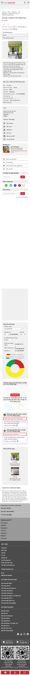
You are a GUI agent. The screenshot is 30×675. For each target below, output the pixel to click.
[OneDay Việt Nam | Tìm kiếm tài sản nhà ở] (8, 2)
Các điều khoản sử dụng (10, 337)
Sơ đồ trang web (6, 560)
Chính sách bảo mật (6, 562)
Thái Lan (3, 530)
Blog (2, 573)
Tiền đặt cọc (7, 332)
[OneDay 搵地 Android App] (22, 642)
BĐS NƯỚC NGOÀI (6, 575)
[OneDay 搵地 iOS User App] (8, 642)
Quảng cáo (4, 557)
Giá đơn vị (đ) (8, 326)
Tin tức (3, 555)
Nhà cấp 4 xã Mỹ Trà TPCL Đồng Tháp (15, 464)
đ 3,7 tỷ (15, 476)
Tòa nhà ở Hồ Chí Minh (7, 511)
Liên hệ (3, 552)
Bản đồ (4, 35)
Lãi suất (22, 332)
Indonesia (3, 538)
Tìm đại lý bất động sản (8, 565)
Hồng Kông (4, 523)
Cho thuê (6, 583)
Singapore (4, 533)
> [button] (24, 49)
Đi (22, 177)
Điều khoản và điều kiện (24, 667)
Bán (5, 611)
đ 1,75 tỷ (15, 462)
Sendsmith (25, 197)
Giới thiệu (4, 550)
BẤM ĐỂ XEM (15, 395)
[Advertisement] (15, 214)
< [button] (5, 49)
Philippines (4, 528)
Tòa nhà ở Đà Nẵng (6, 514)
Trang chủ (4, 548)
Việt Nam (3, 525)
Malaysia (3, 535)
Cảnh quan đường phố (8, 38)
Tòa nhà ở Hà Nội (6, 508)
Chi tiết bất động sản (8, 32)
